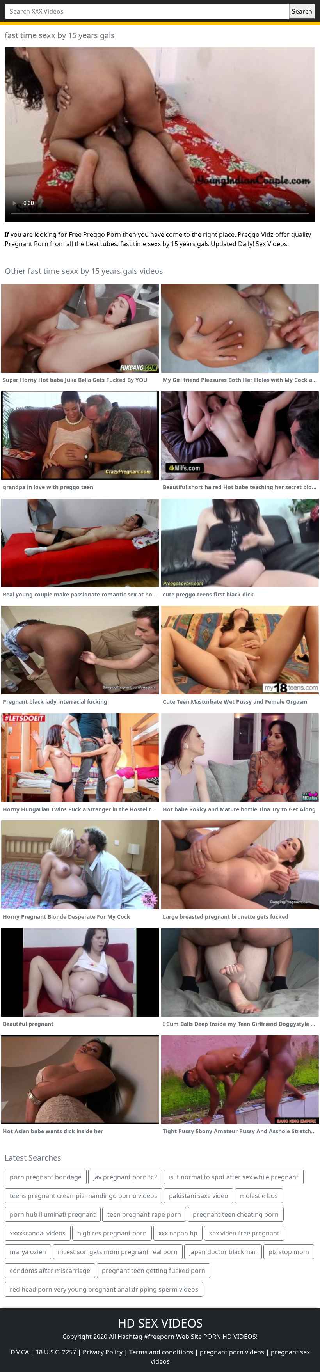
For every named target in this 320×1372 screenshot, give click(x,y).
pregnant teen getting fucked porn (153, 1270)
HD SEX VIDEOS (160, 1323)
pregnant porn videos (232, 1352)
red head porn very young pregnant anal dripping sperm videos (104, 1289)
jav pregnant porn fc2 (125, 1177)
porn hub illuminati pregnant (53, 1214)
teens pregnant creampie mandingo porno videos (83, 1195)
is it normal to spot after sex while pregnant (234, 1177)
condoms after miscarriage (50, 1270)
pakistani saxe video (198, 1195)
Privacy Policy (103, 1352)
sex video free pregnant (244, 1233)
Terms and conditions (161, 1352)
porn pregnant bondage (46, 1177)
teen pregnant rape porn (144, 1214)
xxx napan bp (177, 1233)
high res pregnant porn (112, 1233)
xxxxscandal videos (38, 1233)
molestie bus (259, 1195)
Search (302, 11)
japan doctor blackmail (223, 1252)
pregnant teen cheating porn (236, 1214)
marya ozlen (28, 1252)
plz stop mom (288, 1252)
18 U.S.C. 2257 (56, 1352)
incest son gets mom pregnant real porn (118, 1252)
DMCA (20, 1352)
